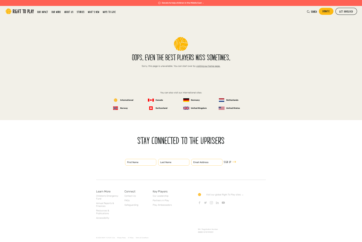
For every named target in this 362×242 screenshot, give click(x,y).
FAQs (127, 200)
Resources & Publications (102, 212)
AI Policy (130, 238)
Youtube (223, 202)
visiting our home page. (208, 66)
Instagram (211, 202)
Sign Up (227, 161)
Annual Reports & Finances (105, 204)
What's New (93, 12)
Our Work (56, 12)
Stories (81, 12)
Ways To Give (109, 12)
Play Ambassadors (162, 205)
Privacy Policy (121, 238)
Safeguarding (131, 205)
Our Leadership (160, 196)
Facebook (199, 202)
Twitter (205, 202)
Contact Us (130, 196)
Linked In (217, 202)
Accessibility (102, 218)
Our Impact (42, 12)
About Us (69, 12)
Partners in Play (161, 200)
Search (314, 11)
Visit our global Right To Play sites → (225, 194)
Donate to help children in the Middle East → (183, 3)
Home (20, 11)
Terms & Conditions (142, 238)
